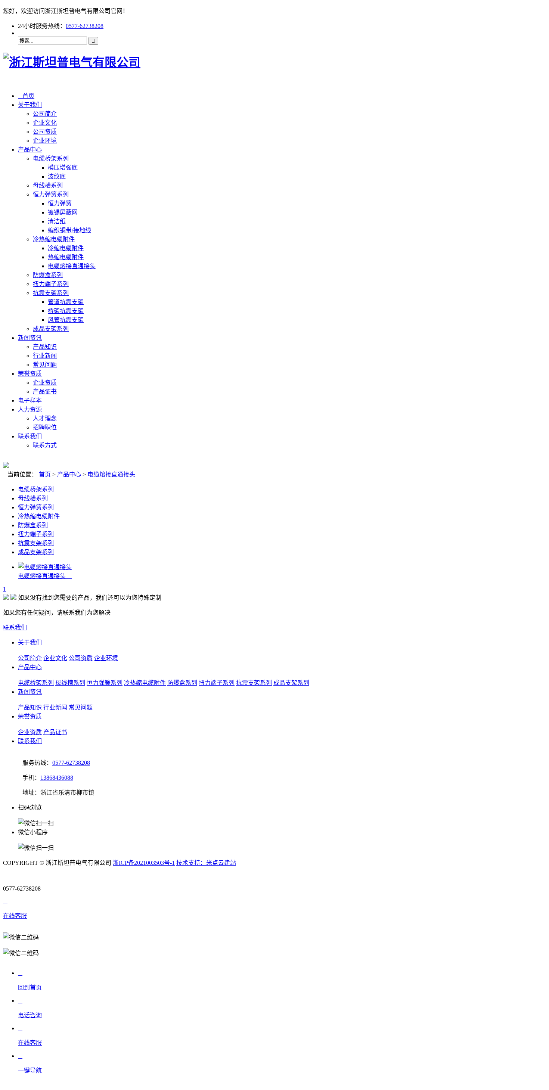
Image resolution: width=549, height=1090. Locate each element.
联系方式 (45, 445)
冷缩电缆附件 (66, 248)
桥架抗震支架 (66, 311)
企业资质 (45, 382)
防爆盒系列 (48, 275)
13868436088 (56, 777)
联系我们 (30, 436)
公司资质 (45, 131)
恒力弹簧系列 (51, 194)
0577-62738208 (84, 26)
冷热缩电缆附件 (54, 239)
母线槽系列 (48, 185)
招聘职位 (45, 427)
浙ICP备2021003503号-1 (144, 863)
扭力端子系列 (51, 284)
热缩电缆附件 (66, 257)
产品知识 (45, 347)
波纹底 (57, 176)
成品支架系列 (51, 329)
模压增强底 (63, 167)
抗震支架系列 (51, 293)
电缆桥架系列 (51, 158)
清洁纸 (57, 221)
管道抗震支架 (66, 302)
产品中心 (30, 149)
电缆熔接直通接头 (72, 266)
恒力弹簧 (60, 203)
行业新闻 (45, 356)
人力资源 (30, 409)
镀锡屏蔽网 (63, 212)
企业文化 (45, 122)
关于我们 (30, 105)
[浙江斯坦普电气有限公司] (71, 62)
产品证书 (45, 391)
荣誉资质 (30, 373)
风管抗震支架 (66, 320)
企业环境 (45, 140)
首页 (26, 96)
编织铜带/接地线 (69, 230)
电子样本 (30, 400)
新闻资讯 (30, 338)
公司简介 (45, 114)
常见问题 (45, 364)
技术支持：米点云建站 (206, 863)
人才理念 (45, 418)
